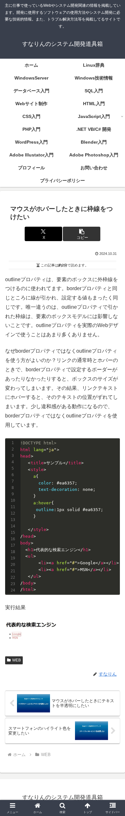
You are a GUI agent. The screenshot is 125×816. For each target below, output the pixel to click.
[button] (81, 234)
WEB (16, 660)
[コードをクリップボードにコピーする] (112, 452)
